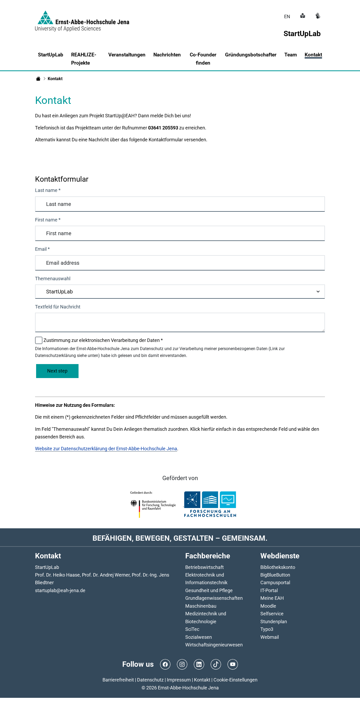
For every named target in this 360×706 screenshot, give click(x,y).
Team (290, 55)
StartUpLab (50, 55)
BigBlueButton (275, 575)
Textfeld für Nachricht (57, 307)
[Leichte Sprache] (302, 16)
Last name (48, 190)
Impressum (179, 680)
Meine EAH (272, 598)
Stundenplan (273, 621)
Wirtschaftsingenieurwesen (214, 644)
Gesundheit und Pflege (209, 590)
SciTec (192, 629)
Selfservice (272, 613)
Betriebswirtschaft (204, 567)
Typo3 (266, 629)
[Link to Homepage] (82, 18)
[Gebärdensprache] (317, 16)
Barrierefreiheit (118, 680)
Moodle (268, 606)
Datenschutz (150, 680)
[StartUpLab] (38, 78)
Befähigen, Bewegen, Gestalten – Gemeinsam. (180, 538)
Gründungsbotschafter (250, 55)
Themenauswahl (52, 278)
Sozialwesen (198, 637)
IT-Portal (269, 590)
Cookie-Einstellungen (235, 680)
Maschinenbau (200, 606)
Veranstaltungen (126, 55)
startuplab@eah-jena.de (60, 590)
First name (48, 220)
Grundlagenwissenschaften (214, 598)
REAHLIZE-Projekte (83, 59)
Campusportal (275, 582)
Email (42, 249)
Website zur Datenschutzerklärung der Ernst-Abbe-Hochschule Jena (106, 448)
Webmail (269, 637)
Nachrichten (167, 55)
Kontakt (313, 55)
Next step (57, 371)
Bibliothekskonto (277, 567)
